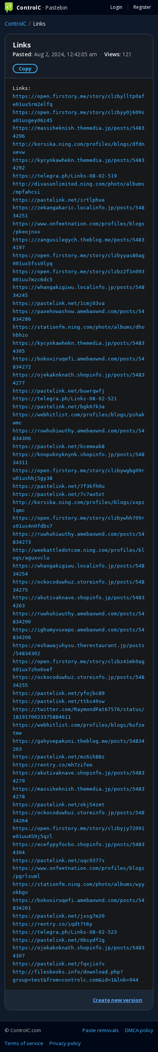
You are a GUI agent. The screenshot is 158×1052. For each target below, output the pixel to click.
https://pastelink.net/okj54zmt (59, 804)
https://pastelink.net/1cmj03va (59, 303)
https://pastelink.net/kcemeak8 (59, 446)
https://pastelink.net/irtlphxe (59, 200)
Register (142, 7)
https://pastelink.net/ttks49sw (59, 701)
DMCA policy (139, 1030)
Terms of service (24, 1043)
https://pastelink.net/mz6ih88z (59, 757)
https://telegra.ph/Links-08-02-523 (65, 932)
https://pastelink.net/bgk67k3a (59, 406)
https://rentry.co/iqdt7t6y (52, 924)
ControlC (15, 23)
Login (116, 7)
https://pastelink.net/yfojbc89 (59, 693)
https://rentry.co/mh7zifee (52, 765)
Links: (79, 533)
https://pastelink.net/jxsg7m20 (59, 916)
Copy (25, 68)
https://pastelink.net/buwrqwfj (59, 391)
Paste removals (100, 1030)
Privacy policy (65, 1043)
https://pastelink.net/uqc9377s (59, 860)
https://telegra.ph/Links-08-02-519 (65, 176)
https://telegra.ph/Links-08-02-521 (65, 398)
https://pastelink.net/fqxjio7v (59, 964)
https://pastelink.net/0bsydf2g (59, 940)
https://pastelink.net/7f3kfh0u (59, 486)
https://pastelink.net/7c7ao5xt (59, 494)
